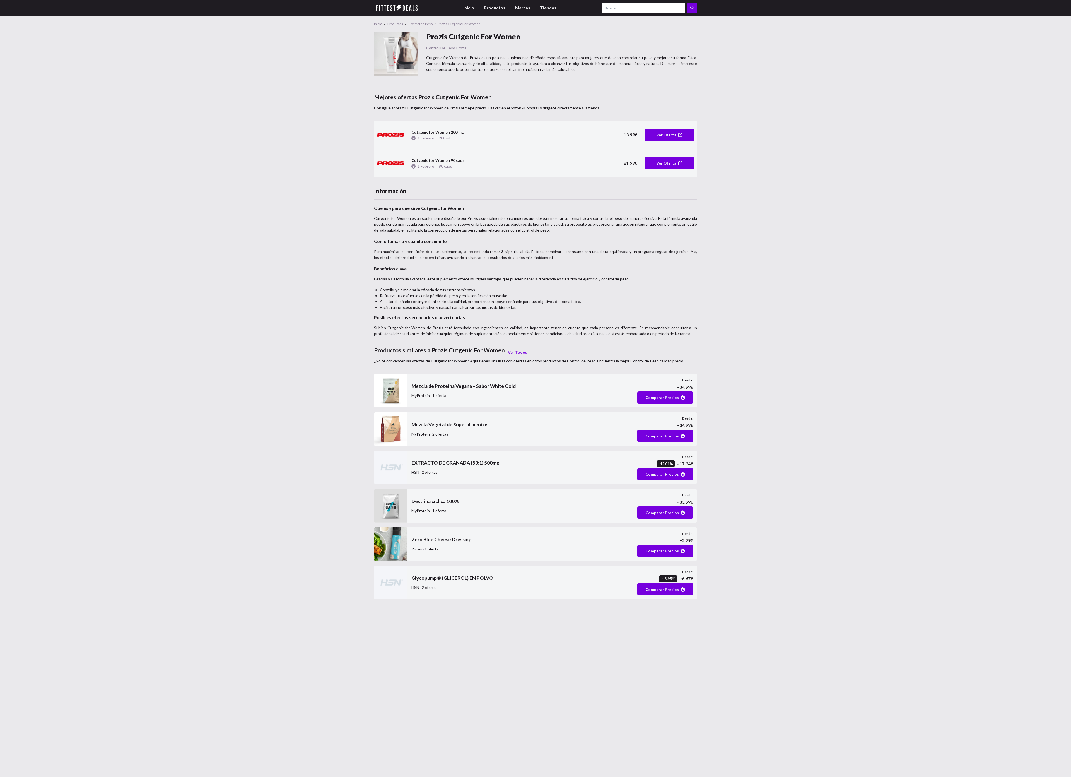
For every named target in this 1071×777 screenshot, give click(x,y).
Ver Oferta (666, 135)
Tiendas (548, 7)
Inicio (468, 7)
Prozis (461, 47)
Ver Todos (517, 352)
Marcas (522, 7)
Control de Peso (440, 47)
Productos (494, 7)
